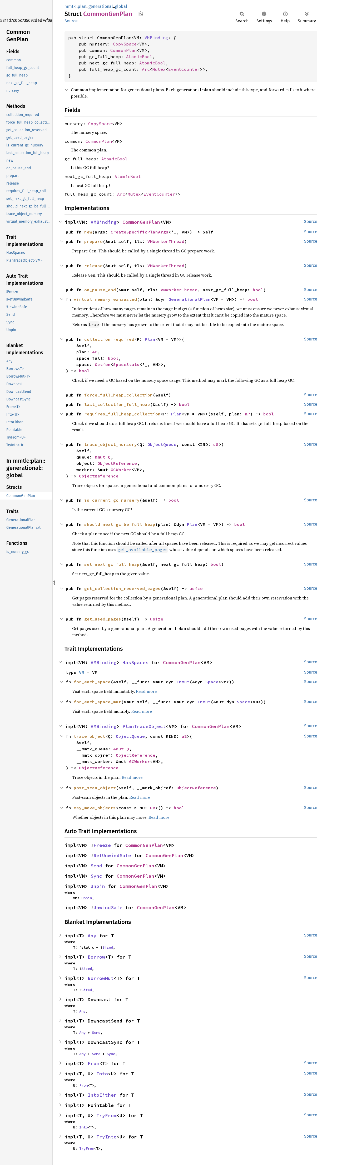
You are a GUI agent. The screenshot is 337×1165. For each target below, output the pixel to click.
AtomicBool (139, 56)
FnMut (183, 681)
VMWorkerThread (165, 241)
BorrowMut (101, 978)
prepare (93, 241)
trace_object (89, 736)
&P (94, 351)
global (121, 6)
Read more (146, 691)
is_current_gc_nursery (112, 500)
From (93, 1063)
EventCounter (184, 69)
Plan (150, 339)
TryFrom (106, 1115)
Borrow (96, 957)
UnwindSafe (107, 907)
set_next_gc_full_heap (112, 564)
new (88, 232)
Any (92, 936)
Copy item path (140, 13)
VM (81, 672)
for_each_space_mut (97, 701)
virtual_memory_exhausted (105, 299)
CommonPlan (123, 50)
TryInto (106, 1137)
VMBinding (156, 37)
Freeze (102, 845)
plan (82, 6)
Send (96, 866)
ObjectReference (117, 463)
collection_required (109, 339)
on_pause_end (100, 289)
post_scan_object (95, 787)
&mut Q (103, 457)
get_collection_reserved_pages (122, 588)
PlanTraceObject (144, 726)
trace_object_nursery (110, 444)
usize (196, 588)
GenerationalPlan (189, 299)
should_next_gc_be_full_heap (119, 524)
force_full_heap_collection (118, 395)
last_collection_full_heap (117, 404)
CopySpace (125, 44)
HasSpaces (135, 662)
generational (100, 6)
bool (258, 289)
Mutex (159, 69)
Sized (107, 947)
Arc (146, 69)
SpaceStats (126, 364)
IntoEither (102, 1095)
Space (212, 681)
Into (102, 1074)
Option (103, 364)
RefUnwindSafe (112, 855)
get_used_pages (102, 619)
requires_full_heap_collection (122, 413)
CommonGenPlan (141, 222)
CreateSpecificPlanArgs (139, 232)
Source (71, 20)
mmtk (70, 6)
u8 (216, 444)
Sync (96, 876)
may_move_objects (95, 807)
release (93, 265)
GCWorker (121, 469)
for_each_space (92, 681)
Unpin (98, 886)
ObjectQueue (161, 444)
